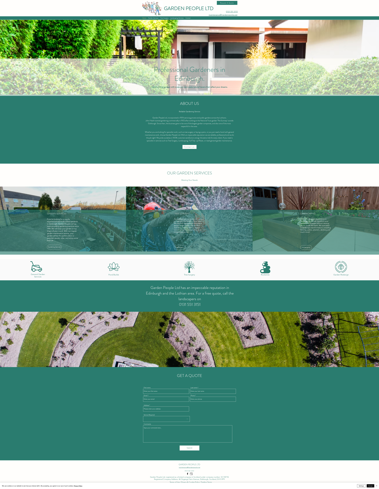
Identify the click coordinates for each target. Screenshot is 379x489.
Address (146, 405)
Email (145, 395)
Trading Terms (206, 482)
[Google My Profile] (191, 473)
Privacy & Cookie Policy (190, 482)
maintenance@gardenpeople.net (223, 15)
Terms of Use (175, 482)
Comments (147, 424)
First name (147, 387)
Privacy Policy (78, 486)
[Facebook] (187, 473)
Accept (370, 486)
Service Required (149, 415)
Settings (361, 486)
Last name (194, 387)
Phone (193, 395)
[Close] (376, 485)
